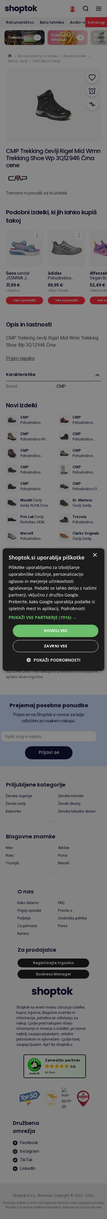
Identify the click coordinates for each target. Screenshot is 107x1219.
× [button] (94, 555)
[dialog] (53, 609)
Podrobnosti (73, 608)
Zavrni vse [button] (55, 646)
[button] (53, 617)
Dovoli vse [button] (55, 630)
